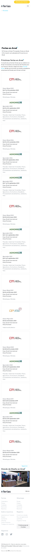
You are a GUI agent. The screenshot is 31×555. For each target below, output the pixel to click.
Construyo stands (22, 515)
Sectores (4, 507)
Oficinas (3, 520)
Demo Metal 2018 (8, 450)
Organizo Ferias (21, 520)
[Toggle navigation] (28, 6)
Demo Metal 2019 (8, 399)
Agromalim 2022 (7, 233)
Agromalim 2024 (8, 158)
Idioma (27, 491)
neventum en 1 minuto (7, 515)
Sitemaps (20, 498)
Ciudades (4, 505)
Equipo (3, 517)
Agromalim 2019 (7, 416)
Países (3, 503)
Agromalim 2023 (7, 181)
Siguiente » (25, 466)
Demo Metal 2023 (8, 215)
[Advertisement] (15, 28)
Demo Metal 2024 (8, 140)
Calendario (4, 501)
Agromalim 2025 (7, 106)
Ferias (3, 498)
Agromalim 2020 (8, 365)
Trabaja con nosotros (7, 524)
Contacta (4, 518)
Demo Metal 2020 (8, 347)
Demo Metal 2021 (8, 290)
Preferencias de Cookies (23, 526)
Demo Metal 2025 (8, 88)
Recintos (3, 508)
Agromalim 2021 (7, 256)
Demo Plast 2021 (8, 318)
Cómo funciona (5, 522)
